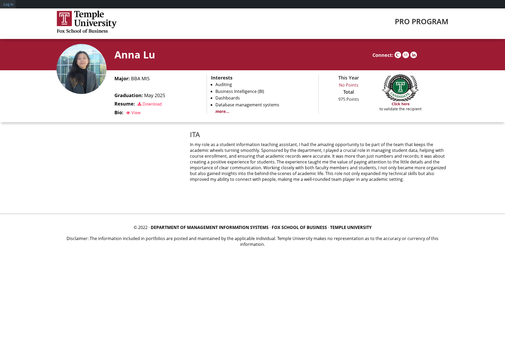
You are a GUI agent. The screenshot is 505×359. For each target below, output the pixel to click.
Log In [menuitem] (8, 4)
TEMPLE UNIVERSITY (351, 227)
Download (152, 104)
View (135, 112)
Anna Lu (134, 54)
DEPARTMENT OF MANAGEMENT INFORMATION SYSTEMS (210, 227)
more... (222, 111)
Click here (401, 103)
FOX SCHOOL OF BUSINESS (299, 227)
